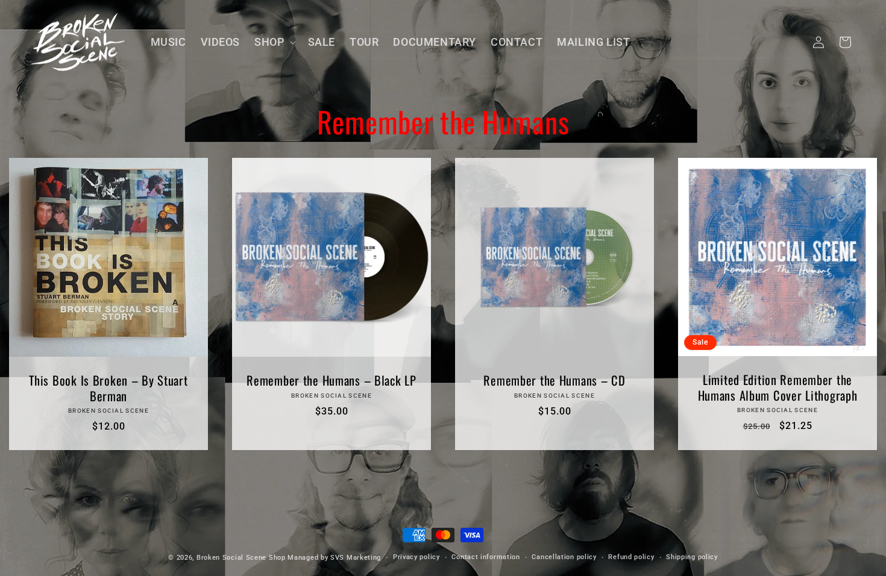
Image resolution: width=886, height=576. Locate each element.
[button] (273, 42)
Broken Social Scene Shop (241, 558)
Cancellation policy (564, 557)
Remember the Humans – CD (554, 381)
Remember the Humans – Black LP (331, 381)
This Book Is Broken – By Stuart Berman (108, 388)
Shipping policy (692, 557)
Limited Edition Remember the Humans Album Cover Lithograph (778, 387)
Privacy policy (416, 557)
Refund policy (631, 557)
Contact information (485, 557)
